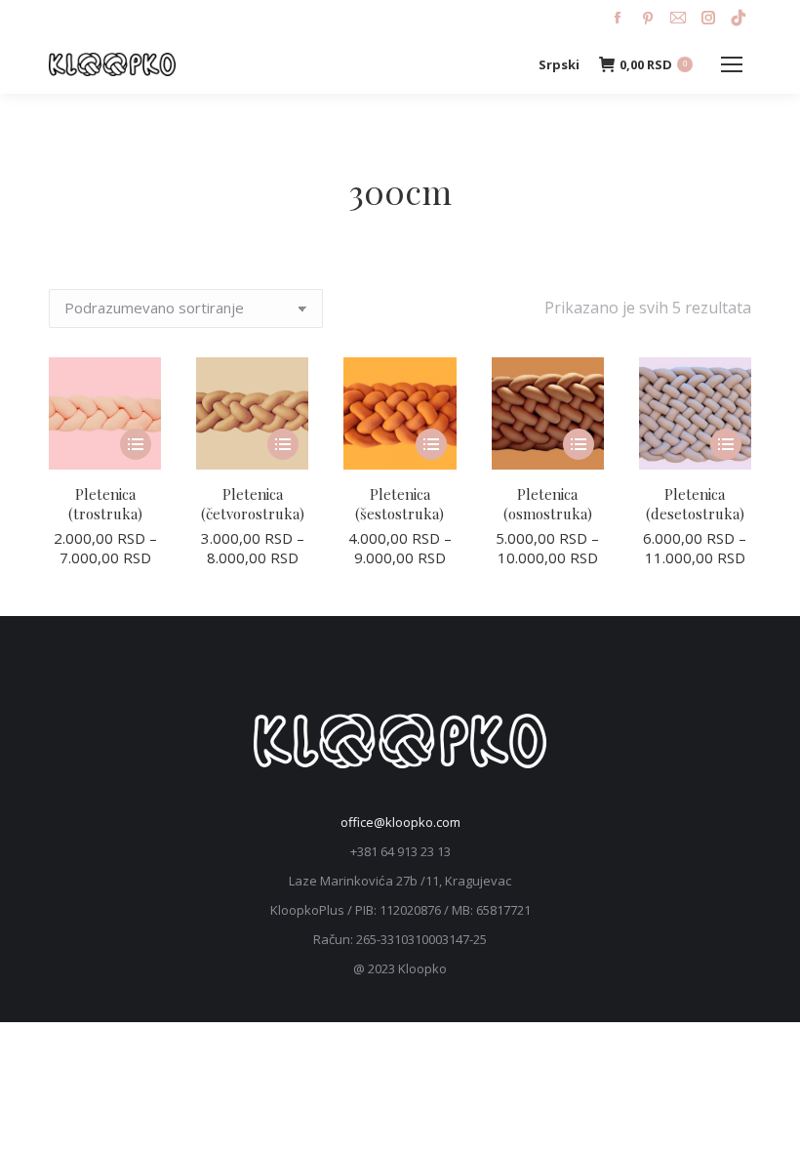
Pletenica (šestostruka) (399, 503)
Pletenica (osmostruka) (547, 503)
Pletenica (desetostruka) (695, 503)
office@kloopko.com (400, 822)
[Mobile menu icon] (731, 64)
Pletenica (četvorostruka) (252, 503)
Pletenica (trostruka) (105, 503)
